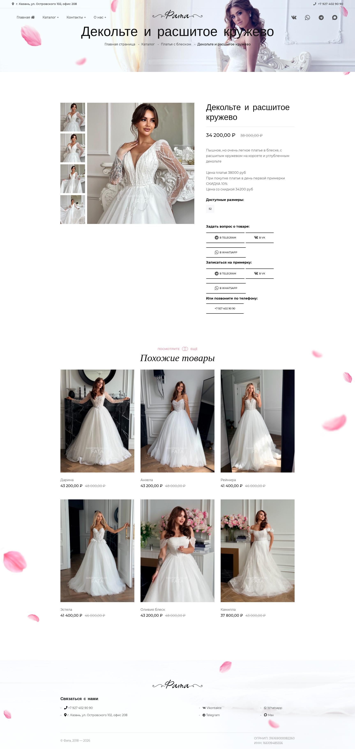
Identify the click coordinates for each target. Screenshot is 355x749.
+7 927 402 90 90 (330, 4)
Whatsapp (274, 708)
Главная (24, 17)
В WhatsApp (228, 252)
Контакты (75, 17)
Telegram (212, 715)
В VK (262, 237)
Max (270, 715)
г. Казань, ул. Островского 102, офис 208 (46, 4)
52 (210, 208)
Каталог (49, 17)
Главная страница (120, 44)
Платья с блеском (176, 44)
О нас (98, 17)
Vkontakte (213, 708)
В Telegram (228, 237)
